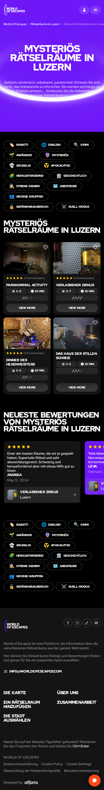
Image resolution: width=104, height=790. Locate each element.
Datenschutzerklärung (20, 764)
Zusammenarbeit (76, 702)
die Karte (14, 693)
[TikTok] (86, 623)
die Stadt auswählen (16, 718)
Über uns (67, 693)
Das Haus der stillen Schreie (76, 355)
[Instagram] (77, 623)
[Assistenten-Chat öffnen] (95, 781)
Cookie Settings (78, 764)
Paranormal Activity (27, 285)
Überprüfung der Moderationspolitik (32, 770)
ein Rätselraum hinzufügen (21, 704)
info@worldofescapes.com (35, 671)
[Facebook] (67, 623)
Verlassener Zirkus (75, 285)
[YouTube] (96, 623)
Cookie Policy (52, 764)
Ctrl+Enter (81, 746)
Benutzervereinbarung (81, 770)
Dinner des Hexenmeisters (20, 362)
